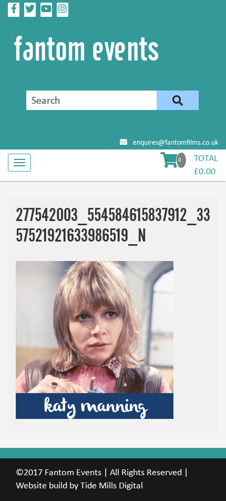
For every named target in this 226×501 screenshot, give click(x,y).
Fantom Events (73, 473)
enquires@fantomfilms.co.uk (174, 143)
